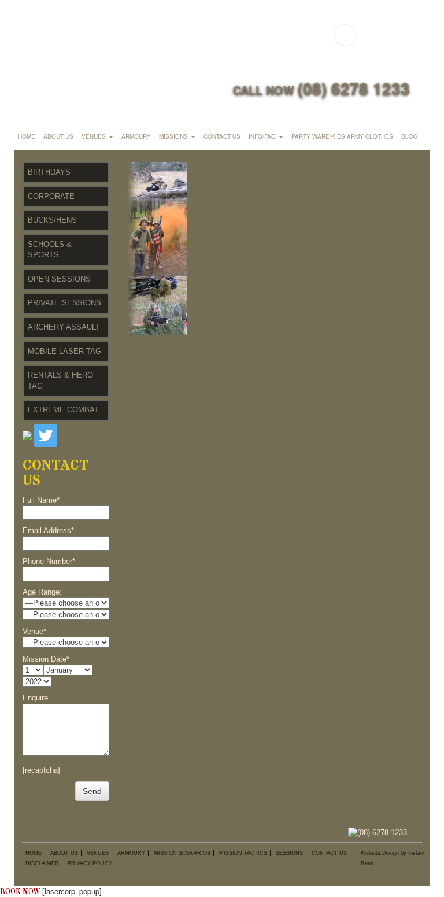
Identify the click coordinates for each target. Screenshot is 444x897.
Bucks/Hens (52, 220)
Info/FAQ (263, 136)
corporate (51, 196)
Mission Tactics (243, 853)
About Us (58, 136)
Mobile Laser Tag (64, 351)
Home (26, 136)
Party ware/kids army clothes (342, 136)
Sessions (289, 853)
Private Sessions (64, 302)
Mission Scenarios (182, 853)
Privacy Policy (90, 863)
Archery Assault (64, 327)
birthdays (49, 172)
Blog (409, 136)
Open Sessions (59, 279)
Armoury (136, 136)
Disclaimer (42, 863)
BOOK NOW (20, 892)
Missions (174, 136)
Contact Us (222, 136)
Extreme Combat (63, 409)
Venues (95, 136)
